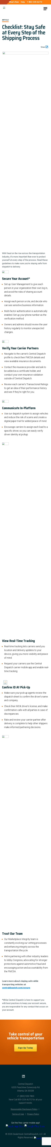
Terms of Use (18, 1114)
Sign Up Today (25, 1048)
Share (43, 47)
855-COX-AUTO (25, 1099)
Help (23, 2)
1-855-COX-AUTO (34, 2)
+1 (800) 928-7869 (25, 1096)
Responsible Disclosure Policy (24, 1109)
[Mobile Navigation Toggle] (45, 9)
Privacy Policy (33, 1114)
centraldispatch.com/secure (16, 988)
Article (5, 19)
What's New (14, 2)
